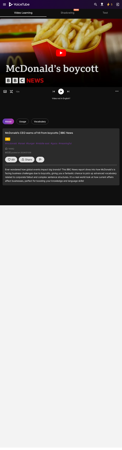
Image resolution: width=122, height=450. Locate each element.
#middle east (42, 143)
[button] (5, 91)
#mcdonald (11, 143)
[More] (117, 91)
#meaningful (65, 143)
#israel (21, 143)
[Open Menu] (4, 4)
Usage (22, 121)
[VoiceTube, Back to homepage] (19, 4)
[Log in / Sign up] (117, 4)
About (8, 121)
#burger (30, 143)
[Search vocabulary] (96, 4)
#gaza (54, 143)
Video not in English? (61, 98)
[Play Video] (61, 53)
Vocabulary (40, 121)
